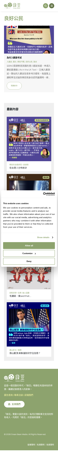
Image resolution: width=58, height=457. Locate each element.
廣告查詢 (8, 395)
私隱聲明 (41, 444)
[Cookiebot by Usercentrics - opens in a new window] (43, 194)
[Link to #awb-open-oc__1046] (45, 5)
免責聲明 (50, 444)
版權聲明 (31, 444)
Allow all (29, 245)
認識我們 (29, 395)
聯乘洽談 (18, 395)
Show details (43, 237)
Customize (27, 253)
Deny (29, 261)
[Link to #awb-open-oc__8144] (51, 5)
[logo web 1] (12, 3)
